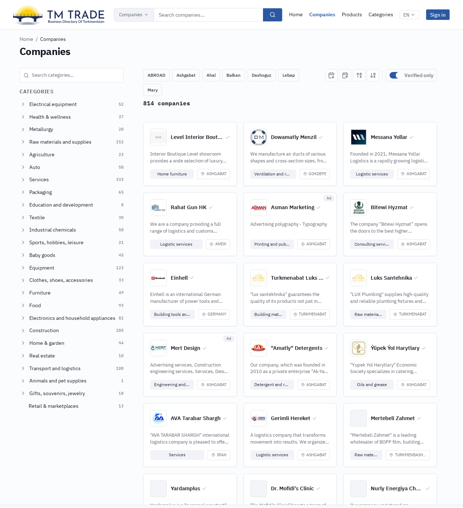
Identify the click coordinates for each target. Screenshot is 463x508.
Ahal (211, 75)
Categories (381, 14)
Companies (130, 15)
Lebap (289, 75)
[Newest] (331, 75)
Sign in (438, 14)
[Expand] (23, 104)
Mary (153, 90)
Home (296, 14)
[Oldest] (345, 75)
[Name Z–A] (373, 75)
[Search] (272, 14)
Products (352, 14)
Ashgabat (186, 75)
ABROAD (156, 75)
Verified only (418, 75)
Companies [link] (53, 39)
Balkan (233, 75)
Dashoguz (261, 75)
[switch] (395, 75)
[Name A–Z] (359, 75)
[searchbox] (72, 75)
